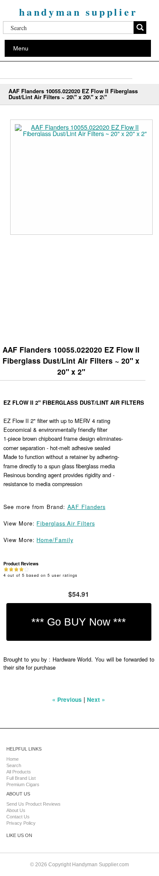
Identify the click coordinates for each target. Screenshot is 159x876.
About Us (15, 810)
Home (12, 759)
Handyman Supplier (78, 11)
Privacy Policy (21, 823)
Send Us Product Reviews (33, 803)
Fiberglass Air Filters (65, 523)
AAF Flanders (86, 507)
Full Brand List (21, 778)
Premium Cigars (22, 784)
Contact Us (18, 816)
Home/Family (54, 540)
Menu (20, 48)
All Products (18, 771)
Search (13, 765)
